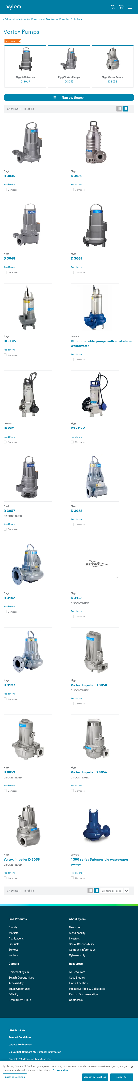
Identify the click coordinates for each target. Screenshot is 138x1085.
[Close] (132, 1067)
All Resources (77, 972)
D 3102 (9, 598)
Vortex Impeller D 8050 (89, 685)
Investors (74, 938)
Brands (13, 927)
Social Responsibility (81, 944)
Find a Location (78, 983)
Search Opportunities (21, 977)
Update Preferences (20, 1044)
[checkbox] (5, 189)
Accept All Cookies (95, 1077)
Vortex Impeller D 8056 (89, 772)
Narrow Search (73, 97)
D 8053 (9, 772)
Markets (14, 933)
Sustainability (77, 933)
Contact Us (76, 1000)
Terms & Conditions (20, 1037)
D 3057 (9, 511)
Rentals (13, 955)
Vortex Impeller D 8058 (22, 859)
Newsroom (75, 927)
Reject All (121, 1077)
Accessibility (16, 983)
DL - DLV (10, 341)
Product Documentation (83, 994)
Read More (9, 184)
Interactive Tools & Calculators (87, 988)
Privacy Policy (17, 1029)
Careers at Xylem (19, 972)
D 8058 (112, 81)
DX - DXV (78, 428)
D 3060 (76, 176)
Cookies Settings (15, 1077)
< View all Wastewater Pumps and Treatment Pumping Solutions (42, 19)
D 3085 (76, 511)
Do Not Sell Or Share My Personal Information (35, 1051)
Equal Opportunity (19, 988)
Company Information (82, 949)
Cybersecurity (77, 955)
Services (13, 949)
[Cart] (121, 7)
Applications (16, 938)
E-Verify (13, 994)
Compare (12, 189)
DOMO (9, 428)
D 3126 (76, 598)
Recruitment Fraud (20, 1000)
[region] (69, 1073)
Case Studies (77, 977)
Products (14, 944)
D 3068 (9, 258)
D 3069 (25, 81)
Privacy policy (60, 1069)
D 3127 (9, 685)
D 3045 (69, 81)
